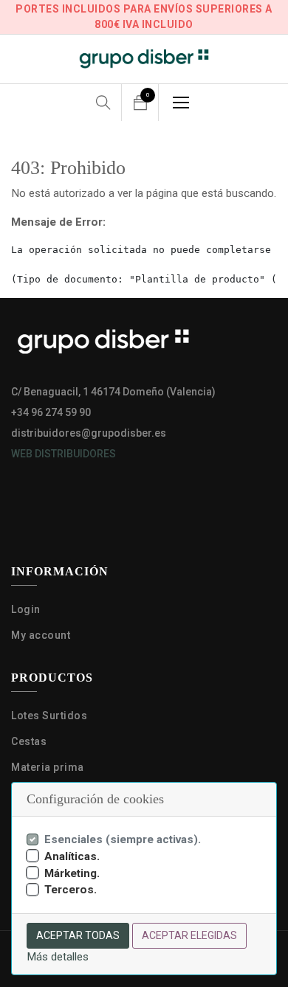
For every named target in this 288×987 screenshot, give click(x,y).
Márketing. (72, 873)
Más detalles (58, 956)
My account (40, 635)
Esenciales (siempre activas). (122, 839)
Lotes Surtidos (49, 715)
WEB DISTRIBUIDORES (63, 454)
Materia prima (48, 767)
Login (26, 609)
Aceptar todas (78, 935)
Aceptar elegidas (189, 935)
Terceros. (70, 889)
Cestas (29, 741)
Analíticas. (72, 856)
